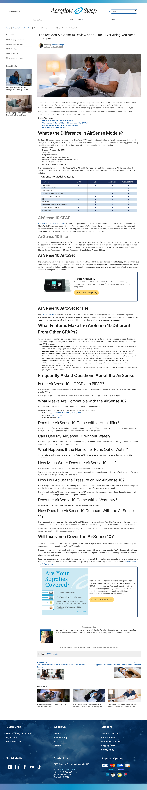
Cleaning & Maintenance (14, 44)
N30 (57, 415)
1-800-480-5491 (15, 11)
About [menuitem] (112, 19)
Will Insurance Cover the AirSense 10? (55, 128)
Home (8, 28)
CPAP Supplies (52, 654)
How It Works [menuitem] (37, 20)
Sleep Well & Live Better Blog (22, 28)
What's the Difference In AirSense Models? (57, 120)
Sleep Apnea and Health (14, 58)
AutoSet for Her (48, 315)
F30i (67, 413)
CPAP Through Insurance (15, 40)
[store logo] (73, 9)
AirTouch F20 (76, 413)
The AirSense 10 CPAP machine (51, 223)
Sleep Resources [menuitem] (75, 19)
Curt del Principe (58, 45)
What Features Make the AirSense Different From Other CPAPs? (64, 123)
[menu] (73, 20)
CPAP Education (12, 53)
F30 (59, 413)
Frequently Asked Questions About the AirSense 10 (60, 125)
